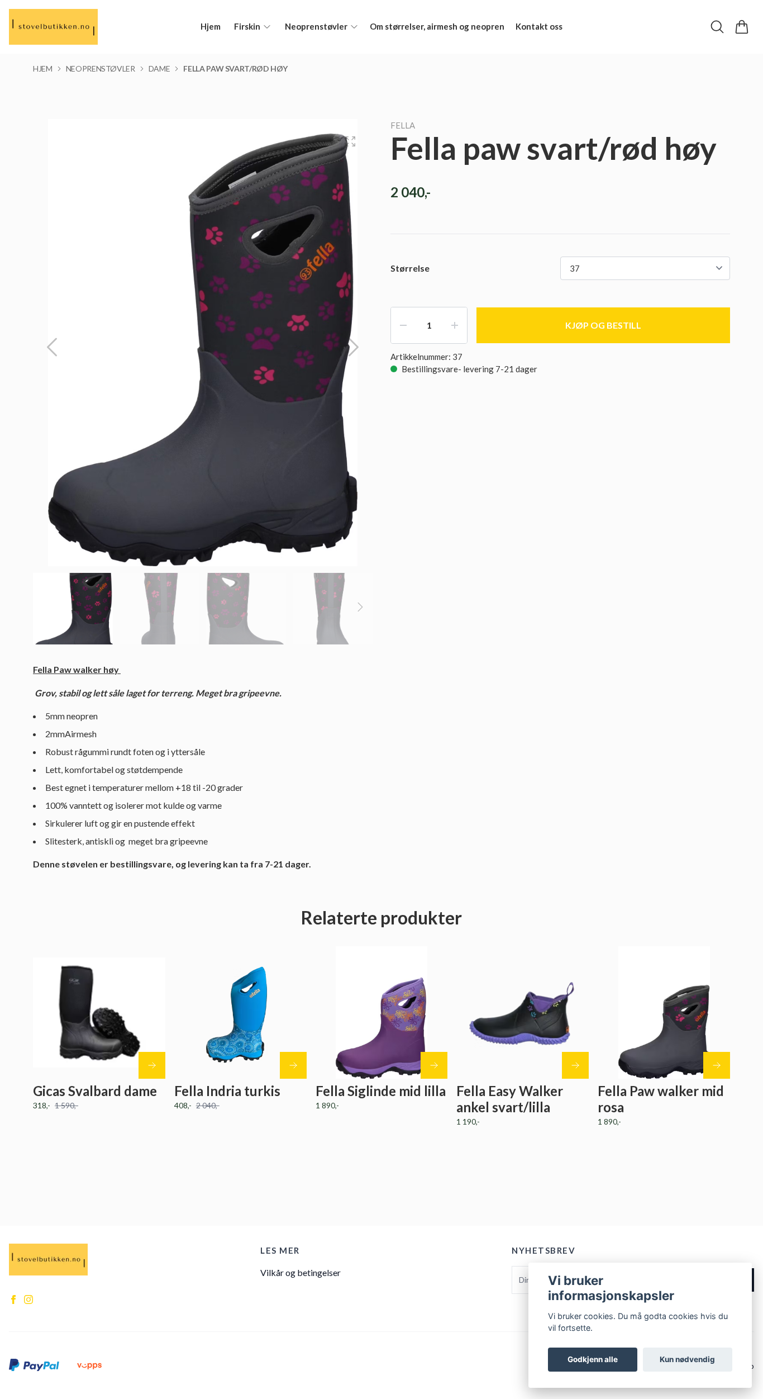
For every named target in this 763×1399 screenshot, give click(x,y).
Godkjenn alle (593, 1359)
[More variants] (152, 1065)
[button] (353, 347)
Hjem (43, 68)
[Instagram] (28, 1299)
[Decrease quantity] (403, 325)
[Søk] (717, 27)
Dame (159, 68)
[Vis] (293, 1065)
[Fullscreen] (350, 141)
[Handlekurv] (741, 27)
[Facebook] (13, 1299)
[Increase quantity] (454, 325)
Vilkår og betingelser (300, 1272)
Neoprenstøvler (100, 68)
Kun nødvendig (687, 1359)
